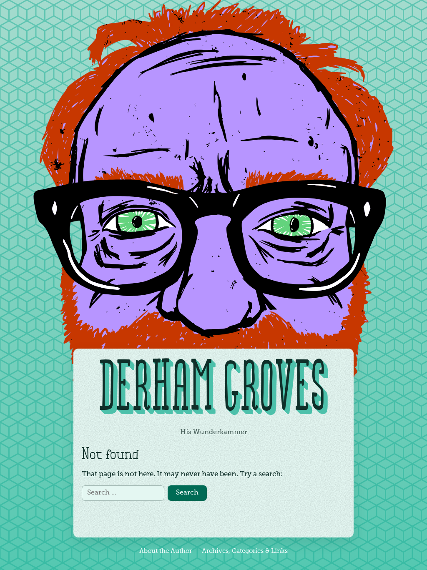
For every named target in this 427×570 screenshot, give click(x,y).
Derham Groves (213, 390)
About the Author (165, 551)
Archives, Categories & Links (245, 551)
